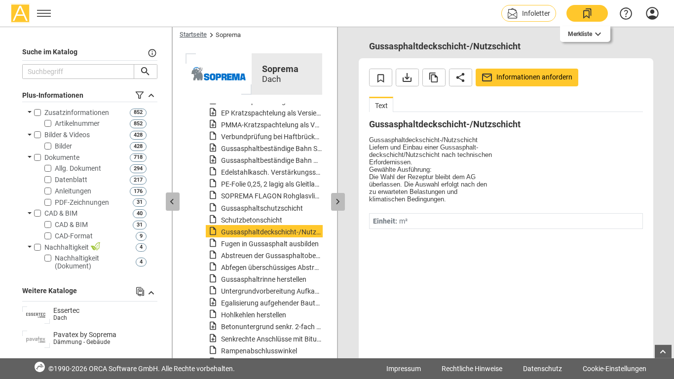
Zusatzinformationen (76, 112)
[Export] (407, 77)
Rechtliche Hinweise (472, 369)
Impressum (403, 369)
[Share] (460, 77)
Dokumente (61, 157)
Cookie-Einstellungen (614, 369)
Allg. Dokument (78, 168)
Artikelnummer (77, 123)
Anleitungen (73, 191)
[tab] (381, 104)
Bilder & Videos (67, 135)
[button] (528, 13)
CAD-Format (74, 236)
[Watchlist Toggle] (380, 77)
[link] (587, 13)
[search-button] (145, 71)
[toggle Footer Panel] (663, 351)
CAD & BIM (60, 213)
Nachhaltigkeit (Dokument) (77, 262)
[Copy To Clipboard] (434, 77)
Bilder (63, 146)
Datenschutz (542, 369)
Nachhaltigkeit (67, 247)
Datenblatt (71, 180)
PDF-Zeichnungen (82, 202)
